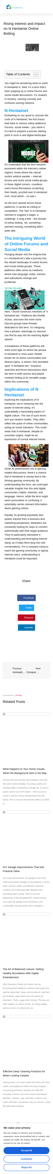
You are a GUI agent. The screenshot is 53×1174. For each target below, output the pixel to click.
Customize (26, 1159)
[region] (26, 1148)
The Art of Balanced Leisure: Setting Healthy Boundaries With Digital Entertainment (23, 973)
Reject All (26, 1167)
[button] (50, 6)
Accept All (26, 1150)
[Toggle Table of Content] (34, 74)
